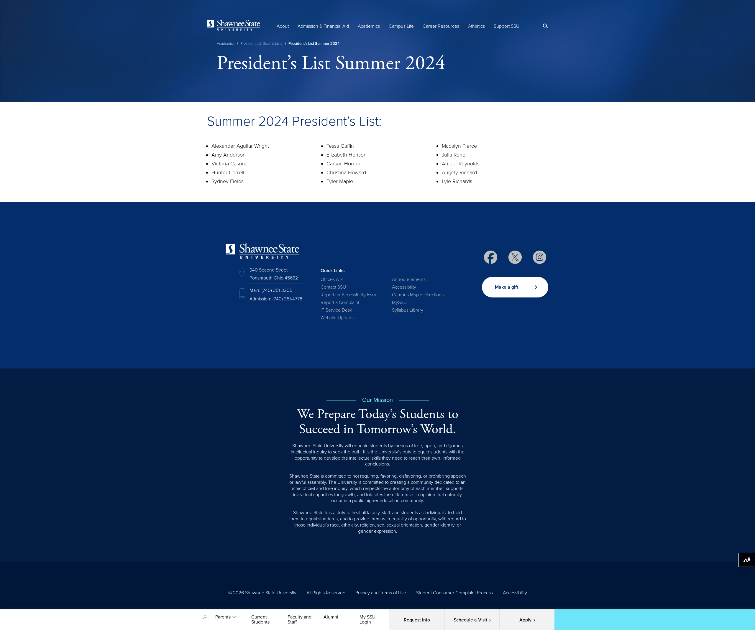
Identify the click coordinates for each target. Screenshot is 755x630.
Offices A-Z (332, 279)
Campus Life (401, 26)
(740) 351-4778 (287, 299)
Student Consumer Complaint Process (454, 593)
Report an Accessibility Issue (349, 295)
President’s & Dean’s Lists (261, 43)
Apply (525, 620)
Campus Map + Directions (418, 295)
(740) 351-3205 (277, 290)
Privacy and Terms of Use (380, 593)
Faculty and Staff (299, 619)
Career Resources (441, 26)
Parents (223, 617)
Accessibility (404, 287)
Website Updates (337, 318)
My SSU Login (367, 619)
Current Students (260, 619)
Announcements (409, 279)
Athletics (476, 26)
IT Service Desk (336, 310)
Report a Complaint (340, 302)
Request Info (417, 620)
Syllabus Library (407, 310)
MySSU (399, 302)
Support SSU (506, 26)
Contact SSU (333, 287)
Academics (369, 26)
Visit (470, 620)
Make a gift (506, 287)
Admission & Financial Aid (323, 26)
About (283, 26)
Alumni (331, 617)
